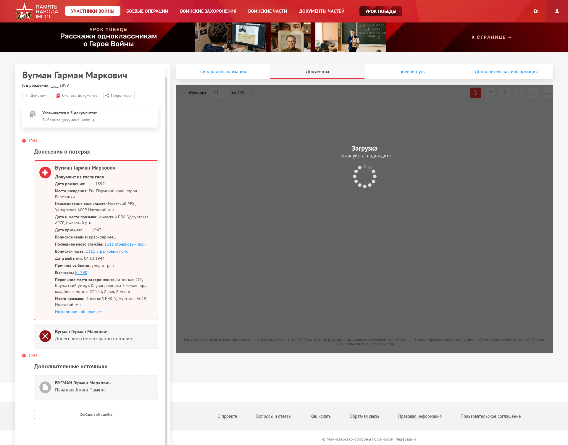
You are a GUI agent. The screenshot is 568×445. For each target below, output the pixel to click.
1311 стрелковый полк (125, 244)
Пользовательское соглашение (491, 416)
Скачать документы (80, 95)
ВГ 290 (81, 272)
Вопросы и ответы (273, 416)
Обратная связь (364, 416)
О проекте (227, 416)
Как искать (320, 416)
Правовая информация (420, 416)
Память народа (36, 12)
